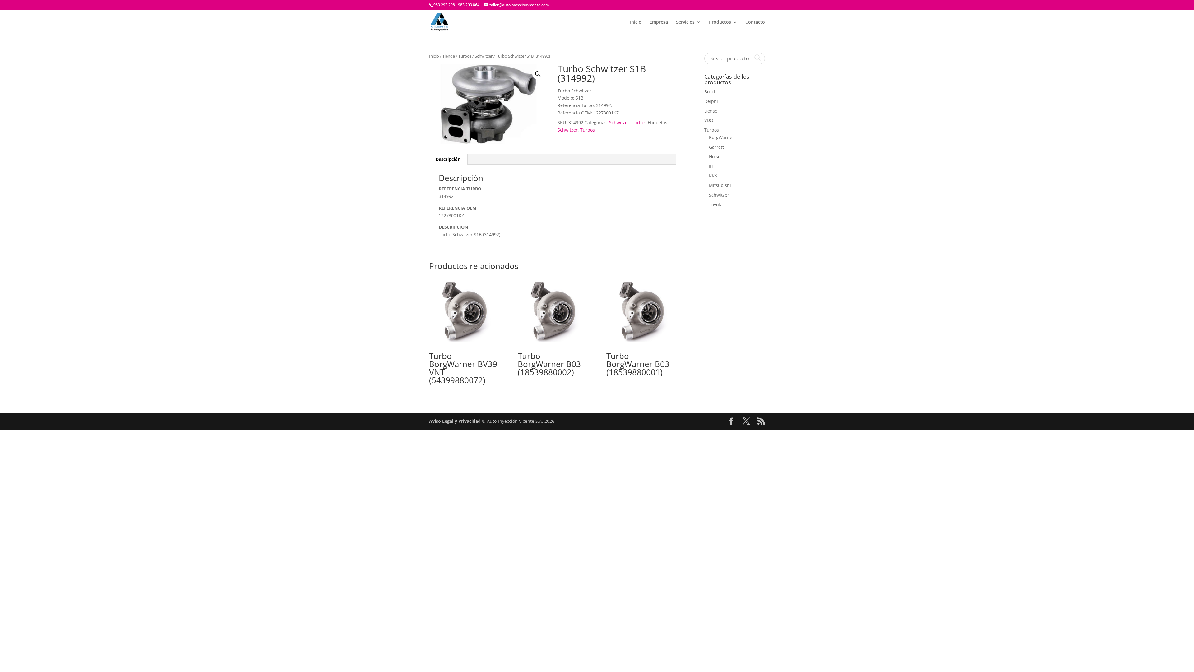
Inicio (635, 22)
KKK (713, 176)
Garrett (716, 147)
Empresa (659, 22)
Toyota (716, 205)
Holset (715, 157)
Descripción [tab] (448, 159)
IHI (712, 166)
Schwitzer (484, 56)
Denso (710, 111)
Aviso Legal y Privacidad (455, 421)
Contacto (755, 22)
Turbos (464, 56)
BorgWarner (721, 137)
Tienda (448, 56)
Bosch (710, 92)
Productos (720, 22)
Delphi (711, 101)
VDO (708, 120)
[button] (538, 74)
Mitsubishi (720, 185)
